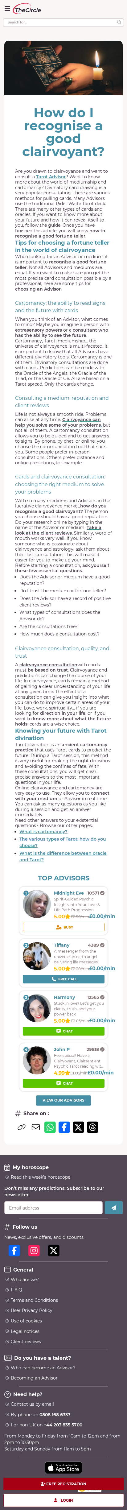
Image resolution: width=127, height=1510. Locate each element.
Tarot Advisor (51, 177)
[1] (37, 916)
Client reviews (26, 1341)
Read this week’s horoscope (40, 1177)
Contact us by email (32, 1404)
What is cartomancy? (43, 831)
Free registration (66, 1484)
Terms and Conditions (34, 1300)
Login (67, 1500)
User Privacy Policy (31, 1310)
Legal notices (25, 1331)
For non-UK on (46, 1424)
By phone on (41, 1414)
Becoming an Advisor (34, 1378)
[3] (37, 1021)
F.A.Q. (17, 1289)
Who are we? (25, 1279)
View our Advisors (63, 1100)
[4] (37, 1073)
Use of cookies (26, 1320)
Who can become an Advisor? (43, 1367)
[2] (37, 968)
